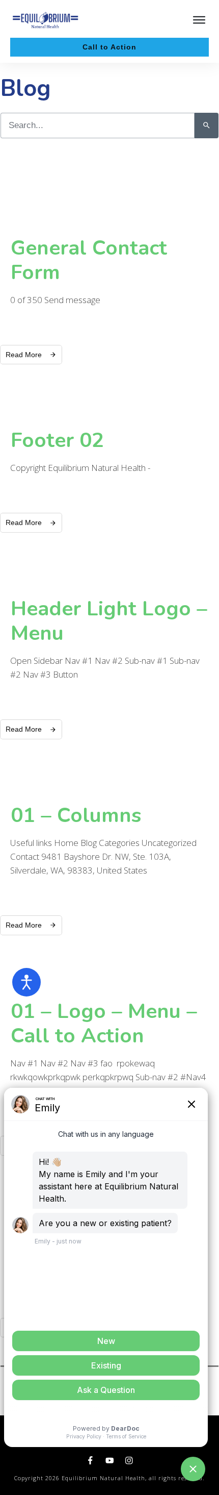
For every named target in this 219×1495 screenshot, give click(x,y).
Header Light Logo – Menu (109, 621)
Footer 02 (57, 440)
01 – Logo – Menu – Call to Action (104, 1024)
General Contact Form (89, 260)
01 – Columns (76, 815)
